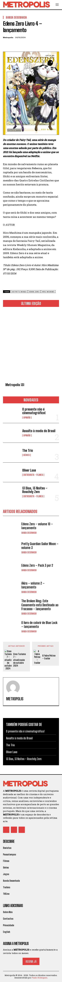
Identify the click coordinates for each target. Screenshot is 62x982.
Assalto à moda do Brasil (38, 431)
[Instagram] (14, 830)
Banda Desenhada (29, 533)
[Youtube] (22, 830)
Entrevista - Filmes (33, 475)
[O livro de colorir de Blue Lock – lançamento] (11, 626)
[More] (34, 45)
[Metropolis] (13, 687)
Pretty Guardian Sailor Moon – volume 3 (39, 546)
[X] (13, 45)
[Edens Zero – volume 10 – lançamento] (11, 528)
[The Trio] (11, 452)
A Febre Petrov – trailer (49, 657)
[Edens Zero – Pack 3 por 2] (11, 567)
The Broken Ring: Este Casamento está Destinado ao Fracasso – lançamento (39, 605)
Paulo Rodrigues (39, 977)
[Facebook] (6, 45)
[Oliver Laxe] (11, 472)
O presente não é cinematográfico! (34, 411)
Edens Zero (34, 291)
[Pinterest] (20, 45)
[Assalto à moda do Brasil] (11, 432)
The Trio (27, 450)
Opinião (26, 417)
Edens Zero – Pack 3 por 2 (37, 565)
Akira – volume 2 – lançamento (33, 585)
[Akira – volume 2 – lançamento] (11, 587)
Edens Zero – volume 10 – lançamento (37, 526)
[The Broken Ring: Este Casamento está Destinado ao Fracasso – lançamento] (11, 607)
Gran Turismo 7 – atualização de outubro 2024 (19, 660)
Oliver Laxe (29, 470)
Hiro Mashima (48, 291)
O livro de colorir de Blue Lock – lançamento (39, 625)
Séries (26, 455)
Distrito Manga (19, 291)
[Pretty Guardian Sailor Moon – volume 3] (11, 547)
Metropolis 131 (14, 385)
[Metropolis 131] (31, 345)
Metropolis (8, 37)
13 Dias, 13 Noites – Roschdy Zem (34, 490)
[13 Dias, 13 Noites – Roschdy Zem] (11, 491)
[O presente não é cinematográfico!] (11, 413)
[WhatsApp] (27, 45)
